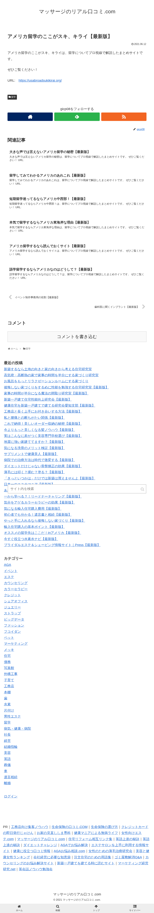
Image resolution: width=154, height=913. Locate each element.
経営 (7, 741)
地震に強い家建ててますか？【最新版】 (34, 442)
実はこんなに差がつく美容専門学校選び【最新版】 (43, 436)
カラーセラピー (16, 589)
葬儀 (7, 765)
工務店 (9, 686)
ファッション (14, 625)
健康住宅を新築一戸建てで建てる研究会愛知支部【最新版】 (49, 405)
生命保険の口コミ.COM (70, 827)
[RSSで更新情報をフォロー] (123, 117)
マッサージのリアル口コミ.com (41, 839)
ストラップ (12, 613)
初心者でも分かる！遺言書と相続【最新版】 (38, 514)
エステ (9, 577)
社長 (7, 734)
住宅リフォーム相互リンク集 (90, 839)
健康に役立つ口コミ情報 (31, 851)
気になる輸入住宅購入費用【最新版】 (32, 509)
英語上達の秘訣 (127, 839)
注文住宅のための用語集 (92, 857)
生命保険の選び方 (104, 827)
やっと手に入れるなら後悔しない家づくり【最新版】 (44, 520)
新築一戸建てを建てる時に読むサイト (86, 863)
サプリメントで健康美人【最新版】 (31, 454)
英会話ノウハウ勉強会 (36, 869)
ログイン (10, 796)
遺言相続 (10, 777)
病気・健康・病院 (17, 728)
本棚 (7, 692)
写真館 (9, 668)
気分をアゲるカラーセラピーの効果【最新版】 (39, 502)
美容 (7, 753)
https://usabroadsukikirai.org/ (40, 80)
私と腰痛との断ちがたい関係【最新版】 (34, 418)
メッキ (9, 650)
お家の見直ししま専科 (54, 833)
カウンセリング (16, 583)
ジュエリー (12, 607)
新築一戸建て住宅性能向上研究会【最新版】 (38, 399)
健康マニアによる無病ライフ (96, 833)
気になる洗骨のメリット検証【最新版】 (34, 448)
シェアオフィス (16, 601)
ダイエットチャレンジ (40, 845)
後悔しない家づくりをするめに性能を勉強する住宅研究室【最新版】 (56, 387)
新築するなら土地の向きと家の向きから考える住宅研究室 (48, 369)
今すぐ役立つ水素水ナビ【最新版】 (31, 539)
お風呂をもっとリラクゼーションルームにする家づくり (46, 381)
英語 (7, 759)
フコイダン (12, 632)
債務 (7, 662)
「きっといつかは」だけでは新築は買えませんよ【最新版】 (49, 478)
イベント (10, 571)
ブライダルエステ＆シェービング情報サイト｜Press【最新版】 (52, 545)
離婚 (7, 783)
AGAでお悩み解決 (74, 845)
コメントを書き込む (77, 336)
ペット (9, 637)
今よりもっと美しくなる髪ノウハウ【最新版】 (39, 430)
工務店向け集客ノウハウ (29, 827)
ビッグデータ (14, 619)
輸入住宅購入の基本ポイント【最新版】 (34, 527)
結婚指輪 (10, 747)
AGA (7, 565)
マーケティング (16, 643)
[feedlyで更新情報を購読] (77, 117)
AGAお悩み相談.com (69, 851)
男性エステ (12, 716)
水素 (7, 704)
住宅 (7, 656)
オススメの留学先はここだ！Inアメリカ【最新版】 (42, 533)
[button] (142, 489)
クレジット (12, 595)
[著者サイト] (30, 117)
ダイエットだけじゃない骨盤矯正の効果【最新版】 (43, 466)
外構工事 (10, 674)
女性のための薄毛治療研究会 (110, 851)
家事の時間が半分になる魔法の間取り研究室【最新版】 (46, 393)
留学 (13, 97)
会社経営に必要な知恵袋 (52, 857)
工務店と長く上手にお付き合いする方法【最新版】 (43, 411)
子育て (9, 680)
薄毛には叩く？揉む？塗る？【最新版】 (34, 472)
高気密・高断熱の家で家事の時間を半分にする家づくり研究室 (51, 375)
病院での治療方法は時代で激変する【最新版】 (39, 460)
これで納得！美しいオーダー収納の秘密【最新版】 (43, 424)
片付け (9, 710)
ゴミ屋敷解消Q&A (128, 857)
